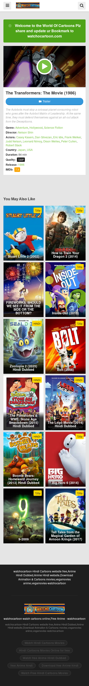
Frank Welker (73, 137)
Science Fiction (53, 127)
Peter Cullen (69, 141)
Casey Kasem (25, 137)
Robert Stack (14, 145)
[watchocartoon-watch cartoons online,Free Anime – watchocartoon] (27, 5)
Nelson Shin (25, 132)
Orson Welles (51, 141)
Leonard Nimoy (32, 141)
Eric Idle (58, 137)
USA (30, 150)
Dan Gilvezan (43, 137)
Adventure (21, 127)
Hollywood (36, 127)
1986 (21, 164)
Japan (22, 150)
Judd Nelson (13, 141)
